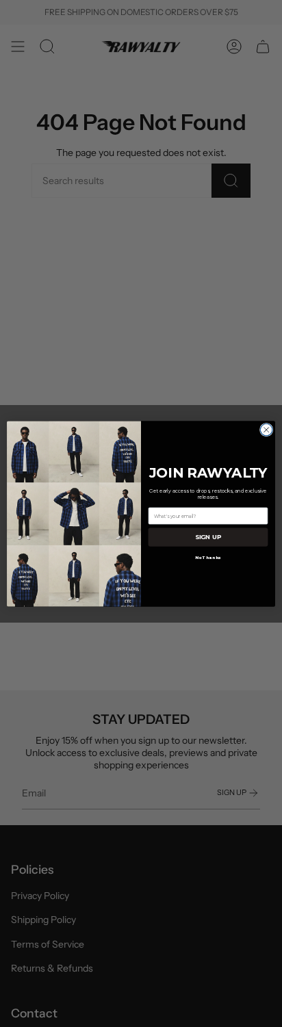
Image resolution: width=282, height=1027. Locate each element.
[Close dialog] (266, 430)
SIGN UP (208, 537)
